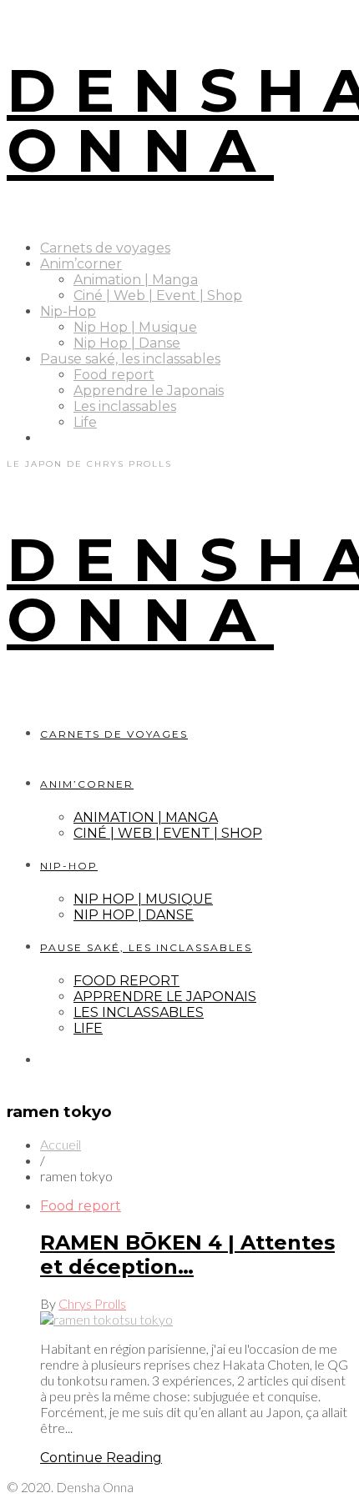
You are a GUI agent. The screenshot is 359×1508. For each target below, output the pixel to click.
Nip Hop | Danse (126, 343)
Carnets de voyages (105, 248)
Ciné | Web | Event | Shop (157, 295)
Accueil (60, 1144)
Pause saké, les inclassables (130, 359)
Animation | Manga (135, 280)
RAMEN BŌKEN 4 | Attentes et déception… (187, 1254)
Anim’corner (81, 264)
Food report (113, 375)
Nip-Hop (68, 311)
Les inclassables (124, 406)
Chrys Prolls (92, 1303)
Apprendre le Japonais (148, 390)
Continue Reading (101, 1457)
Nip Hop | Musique (135, 327)
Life (85, 422)
